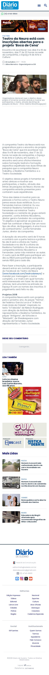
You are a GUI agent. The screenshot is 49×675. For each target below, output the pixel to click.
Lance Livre (13, 604)
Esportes (35, 598)
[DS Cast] (13, 443)
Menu (40, 5)
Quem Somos (35, 630)
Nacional (35, 595)
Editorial (13, 601)
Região (13, 614)
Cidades (13, 608)
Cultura (35, 601)
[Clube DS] (24, 430)
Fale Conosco (35, 640)
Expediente (35, 637)
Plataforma (19, 668)
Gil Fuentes (13, 630)
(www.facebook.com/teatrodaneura (21, 273)
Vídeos (13, 598)
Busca (46, 5)
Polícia (13, 611)
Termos (35, 634)
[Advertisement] (24, 124)
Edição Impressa (13, 595)
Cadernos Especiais (36, 614)
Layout (20, 665)
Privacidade (35, 646)
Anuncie (35, 643)
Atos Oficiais (35, 604)
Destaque (36, 608)
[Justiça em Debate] (36, 443)
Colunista (35, 611)
